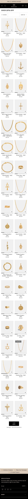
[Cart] (25, 5)
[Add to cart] (12, 30)
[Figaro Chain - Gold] (21, 206)
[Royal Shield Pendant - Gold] (7, 387)
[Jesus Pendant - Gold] (21, 226)
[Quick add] (25, 30)
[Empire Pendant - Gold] (21, 307)
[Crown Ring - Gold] (21, 167)
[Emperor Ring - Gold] (7, 206)
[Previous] (2, 1)
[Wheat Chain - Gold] (21, 147)
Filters (5, 14)
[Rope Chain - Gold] (21, 25)
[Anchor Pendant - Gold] (21, 65)
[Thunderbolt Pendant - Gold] (7, 246)
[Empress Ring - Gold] (21, 367)
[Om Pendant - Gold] (21, 407)
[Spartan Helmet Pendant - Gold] (21, 86)
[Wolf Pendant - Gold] (21, 266)
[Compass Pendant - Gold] (7, 226)
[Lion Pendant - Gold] (21, 45)
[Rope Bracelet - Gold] (7, 167)
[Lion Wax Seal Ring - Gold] (21, 387)
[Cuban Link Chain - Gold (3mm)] (7, 45)
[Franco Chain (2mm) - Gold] (21, 186)
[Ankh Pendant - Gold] (7, 186)
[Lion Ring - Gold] (21, 327)
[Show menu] (1, 5)
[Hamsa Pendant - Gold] (7, 86)
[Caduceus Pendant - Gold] (7, 407)
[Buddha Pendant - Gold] (21, 246)
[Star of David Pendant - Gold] (7, 346)
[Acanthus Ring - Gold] (7, 327)
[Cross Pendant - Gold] (21, 106)
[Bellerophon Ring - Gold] (7, 307)
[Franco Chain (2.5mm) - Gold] (7, 65)
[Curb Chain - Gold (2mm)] (7, 367)
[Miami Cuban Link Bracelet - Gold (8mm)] (7, 266)
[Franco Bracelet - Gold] (21, 126)
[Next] (26, 1)
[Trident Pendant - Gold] (7, 25)
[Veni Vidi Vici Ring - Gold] (7, 287)
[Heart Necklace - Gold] (21, 346)
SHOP (2, 494)
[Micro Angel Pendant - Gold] (7, 106)
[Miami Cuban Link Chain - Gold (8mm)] (7, 126)
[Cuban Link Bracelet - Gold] (7, 147)
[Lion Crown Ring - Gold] (21, 287)
